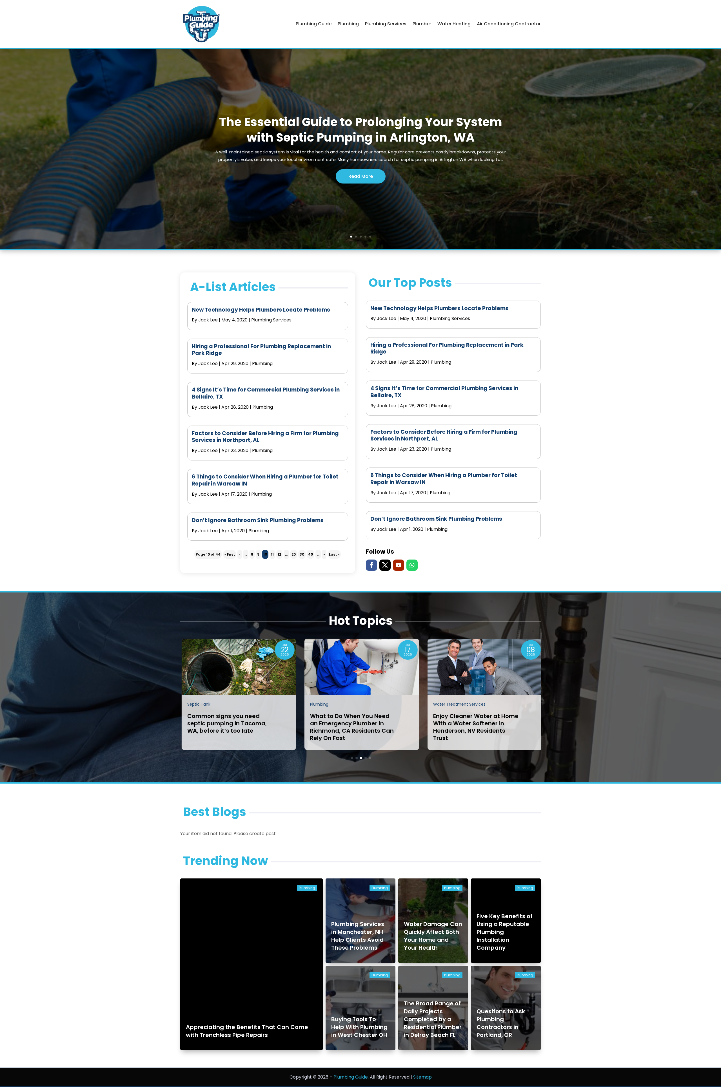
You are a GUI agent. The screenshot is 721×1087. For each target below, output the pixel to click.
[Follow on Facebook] (371, 565)
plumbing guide (313, 24)
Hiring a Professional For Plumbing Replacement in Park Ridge (261, 350)
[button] (352, 758)
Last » (334, 554)
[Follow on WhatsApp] (412, 565)
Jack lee (208, 320)
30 (302, 554)
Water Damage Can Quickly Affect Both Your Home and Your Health (433, 936)
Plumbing (348, 24)
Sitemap (422, 1077)
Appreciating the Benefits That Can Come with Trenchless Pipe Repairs (247, 1031)
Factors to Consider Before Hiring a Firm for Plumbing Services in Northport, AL (265, 437)
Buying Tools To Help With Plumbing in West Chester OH (359, 1027)
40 (310, 554)
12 (279, 554)
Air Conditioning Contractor (509, 24)
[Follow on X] (385, 565)
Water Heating (454, 24)
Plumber (422, 24)
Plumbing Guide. (351, 1077)
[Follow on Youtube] (398, 565)
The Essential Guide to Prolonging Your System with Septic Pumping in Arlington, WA (360, 130)
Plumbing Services (385, 24)
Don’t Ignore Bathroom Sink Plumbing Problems (258, 520)
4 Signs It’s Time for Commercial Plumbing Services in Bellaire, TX (266, 393)
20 (293, 554)
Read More (360, 176)
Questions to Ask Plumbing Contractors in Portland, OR (501, 1023)
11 (272, 554)
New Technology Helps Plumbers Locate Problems (261, 310)
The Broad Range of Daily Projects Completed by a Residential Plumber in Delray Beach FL (433, 1019)
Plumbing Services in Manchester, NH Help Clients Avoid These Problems (357, 936)
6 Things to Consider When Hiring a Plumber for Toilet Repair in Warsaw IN (265, 480)
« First (229, 554)
